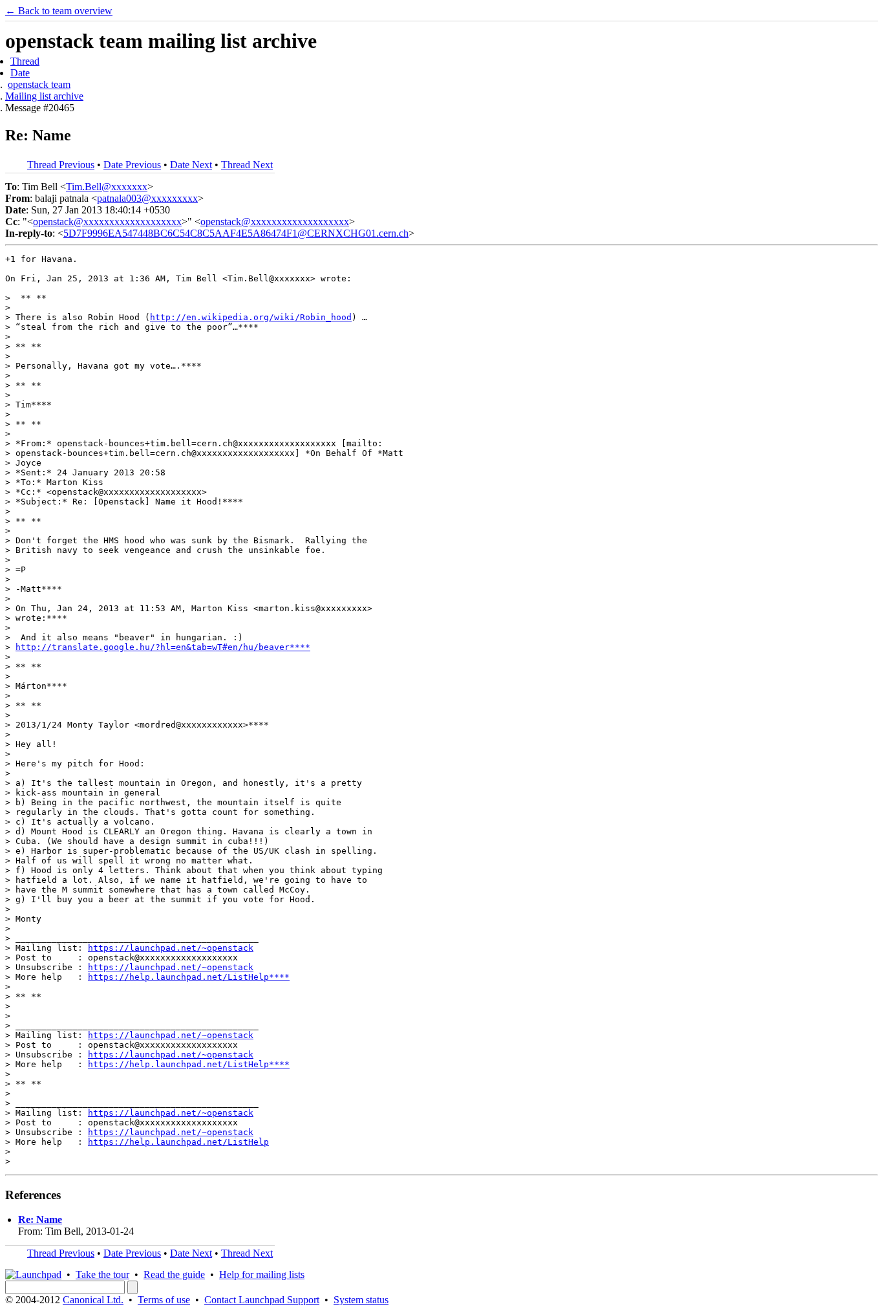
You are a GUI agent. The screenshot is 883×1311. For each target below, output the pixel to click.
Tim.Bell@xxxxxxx (106, 186)
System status (361, 1299)
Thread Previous (60, 164)
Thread (24, 61)
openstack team (39, 84)
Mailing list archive (44, 96)
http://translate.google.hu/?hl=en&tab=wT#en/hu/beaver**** (163, 647)
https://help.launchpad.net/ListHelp (178, 1142)
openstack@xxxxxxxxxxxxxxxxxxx (107, 221)
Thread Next (247, 164)
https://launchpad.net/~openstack (170, 948)
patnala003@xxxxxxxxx (147, 198)
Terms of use (164, 1299)
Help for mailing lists (261, 1274)
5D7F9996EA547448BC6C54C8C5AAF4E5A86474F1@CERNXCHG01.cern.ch (236, 233)
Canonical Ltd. (93, 1299)
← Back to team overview (58, 10)
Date (20, 72)
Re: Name (40, 1219)
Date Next (191, 164)
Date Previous (132, 164)
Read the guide (174, 1274)
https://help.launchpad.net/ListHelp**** (189, 977)
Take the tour (102, 1274)
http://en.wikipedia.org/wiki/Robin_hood (251, 317)
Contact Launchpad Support (261, 1299)
